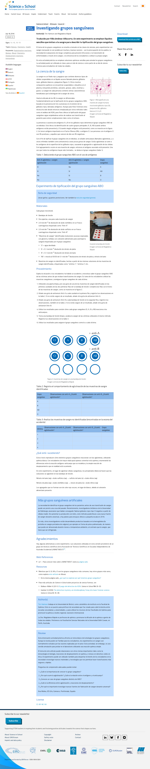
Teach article (30, 28)
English (10, 69)
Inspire (33, 14)
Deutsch (10, 72)
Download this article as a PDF (129, 39)
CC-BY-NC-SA (41, 704)
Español (10, 85)
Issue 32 (61, 24)
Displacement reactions (14, 55)
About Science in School (13, 734)
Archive (77, 734)
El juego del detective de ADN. (70, 586)
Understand (42, 14)
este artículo (53, 574)
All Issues (26, 14)
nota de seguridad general (85, 197)
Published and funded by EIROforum (17, 759)
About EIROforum (11, 737)
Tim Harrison (43, 604)
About (63, 14)
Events (57, 14)
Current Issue (16, 14)
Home (7, 14)
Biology (14, 47)
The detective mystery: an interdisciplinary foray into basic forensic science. (82, 590)
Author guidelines (85, 14)
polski (10, 79)
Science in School (42, 24)
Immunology (10, 58)
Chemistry (21, 47)
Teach (50, 14)
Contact (117, 6)
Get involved (72, 14)
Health (28, 47)
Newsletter (126, 6)
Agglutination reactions (22, 50)
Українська (12, 89)
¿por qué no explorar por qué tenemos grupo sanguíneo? (80, 578)
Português (11, 82)
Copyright (47, 734)
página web (83, 561)
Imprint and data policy (13, 740)
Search (135, 6)
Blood (14, 53)
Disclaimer (48, 740)
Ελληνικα (11, 75)
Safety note (48, 737)
